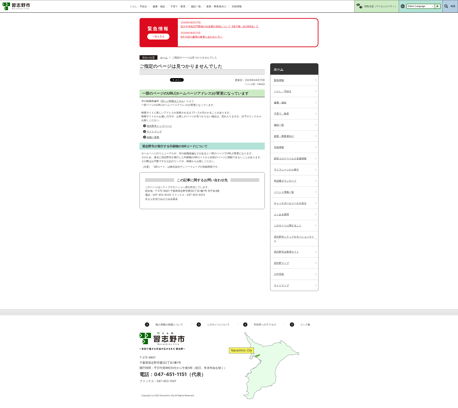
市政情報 (279, 147)
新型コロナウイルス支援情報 (290, 158)
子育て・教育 (281, 113)
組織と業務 (153, 137)
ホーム (164, 57)
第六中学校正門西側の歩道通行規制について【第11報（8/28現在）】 (220, 26)
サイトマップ (154, 131)
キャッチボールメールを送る (161, 198)
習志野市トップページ (159, 125)
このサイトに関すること (287, 225)
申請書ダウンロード (285, 180)
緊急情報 (279, 80)
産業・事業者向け (284, 136)
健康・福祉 (280, 102)
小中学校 (279, 274)
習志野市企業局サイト (286, 251)
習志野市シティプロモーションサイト (294, 238)
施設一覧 (279, 124)
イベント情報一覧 (284, 192)
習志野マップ (281, 262)
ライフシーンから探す (286, 169)
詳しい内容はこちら (172, 100)
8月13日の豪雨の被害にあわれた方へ (202, 36)
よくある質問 (281, 214)
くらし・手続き (282, 91)
